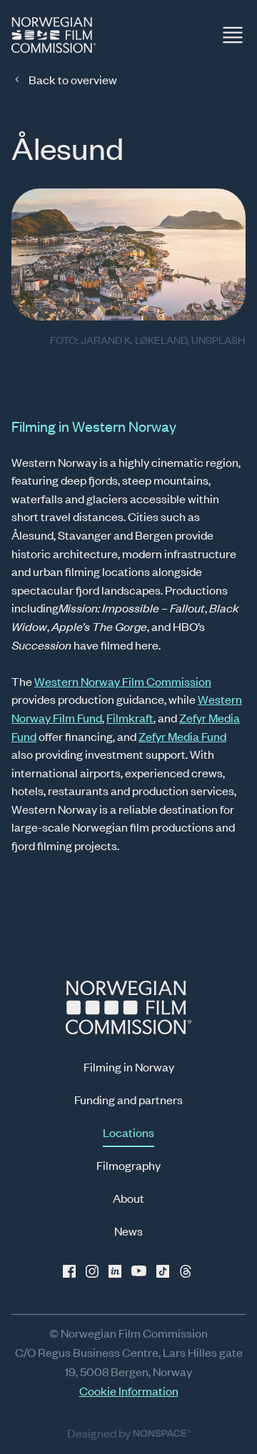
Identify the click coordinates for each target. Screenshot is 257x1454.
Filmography (128, 1165)
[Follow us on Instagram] (94, 1271)
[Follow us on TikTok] (162, 1271)
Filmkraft (129, 717)
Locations (128, 1132)
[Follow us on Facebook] (71, 1271)
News (128, 1230)
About (128, 1198)
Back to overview (73, 79)
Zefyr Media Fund (182, 736)
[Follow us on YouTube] (139, 1271)
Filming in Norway (129, 1066)
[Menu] (233, 35)
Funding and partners (128, 1099)
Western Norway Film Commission (122, 681)
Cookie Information (128, 1390)
